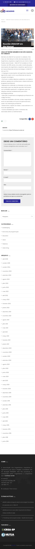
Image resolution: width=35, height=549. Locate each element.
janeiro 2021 (6, 344)
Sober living (6, 248)
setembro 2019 (7, 405)
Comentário (8, 150)
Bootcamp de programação (11, 232)
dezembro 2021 (7, 311)
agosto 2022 (6, 279)
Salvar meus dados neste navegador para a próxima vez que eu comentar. (17, 195)
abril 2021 (5, 332)
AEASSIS (11, 49)
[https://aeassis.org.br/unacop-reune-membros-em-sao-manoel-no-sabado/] (32, 119)
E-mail (6, 177)
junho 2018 (5, 441)
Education (5, 236)
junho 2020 (6, 372)
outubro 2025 (6, 263)
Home (2, 19)
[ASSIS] (7, 11)
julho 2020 (5, 368)
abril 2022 (5, 295)
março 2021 (6, 336)
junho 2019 (5, 413)
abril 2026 (5, 259)
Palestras (5, 244)
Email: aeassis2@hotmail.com (23, 2)
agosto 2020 (6, 364)
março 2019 (6, 425)
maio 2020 (6, 376)
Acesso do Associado (18, 5)
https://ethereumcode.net (16, 130)
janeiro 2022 (6, 307)
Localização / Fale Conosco (9, 489)
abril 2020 (5, 380)
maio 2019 (5, 417)
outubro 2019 (6, 401)
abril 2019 (5, 421)
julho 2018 (5, 437)
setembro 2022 (7, 275)
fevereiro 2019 (6, 429)
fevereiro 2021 (6, 340)
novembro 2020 (7, 352)
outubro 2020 (6, 356)
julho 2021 (5, 324)
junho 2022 (6, 287)
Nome (6, 170)
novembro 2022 (7, 271)
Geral (4, 240)
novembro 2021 (7, 316)
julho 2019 (5, 409)
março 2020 (6, 384)
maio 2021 (5, 328)
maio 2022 (5, 291)
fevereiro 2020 (7, 388)
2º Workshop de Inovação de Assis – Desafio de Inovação (18, 518)
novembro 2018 (7, 433)
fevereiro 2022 (7, 303)
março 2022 (6, 299)
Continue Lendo (10, 475)
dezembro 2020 (7, 348)
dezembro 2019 (7, 393)
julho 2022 (5, 283)
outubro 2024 (6, 267)
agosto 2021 (6, 320)
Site (5, 185)
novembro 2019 (7, 397)
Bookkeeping (6, 227)
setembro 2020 (7, 360)
